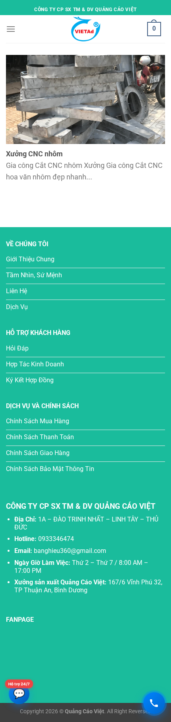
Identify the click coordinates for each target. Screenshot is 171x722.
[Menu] (11, 29)
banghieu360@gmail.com (70, 551)
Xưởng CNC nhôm (34, 154)
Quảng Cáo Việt (84, 711)
